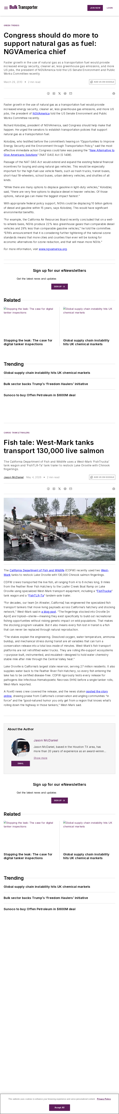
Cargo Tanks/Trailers (17, 433)
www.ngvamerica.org (53, 249)
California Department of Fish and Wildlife (37, 570)
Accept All (59, 1107)
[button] (6, 8)
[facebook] (48, 93)
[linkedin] (53, 93)
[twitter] (59, 93)
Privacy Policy (104, 1099)
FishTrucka (104, 591)
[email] (70, 93)
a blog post (48, 611)
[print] (113, 93)
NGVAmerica (41, 113)
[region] (59, 1104)
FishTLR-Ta (36, 595)
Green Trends (11, 25)
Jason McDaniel (14, 477)
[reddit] (65, 93)
